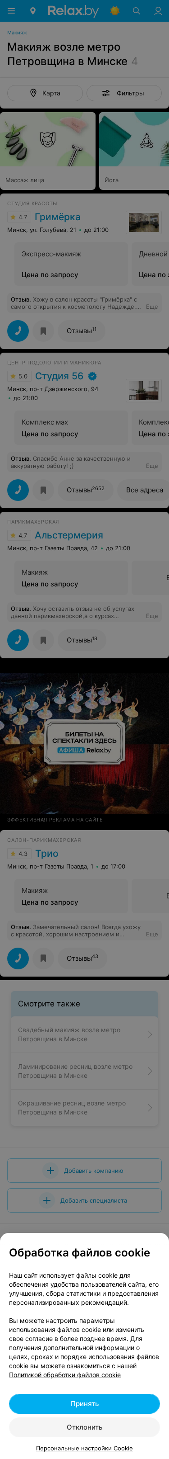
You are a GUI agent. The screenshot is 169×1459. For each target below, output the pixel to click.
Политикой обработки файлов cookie (65, 1375)
